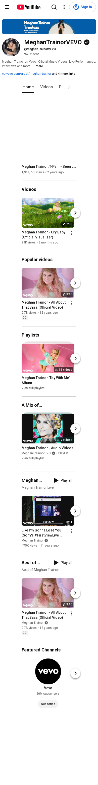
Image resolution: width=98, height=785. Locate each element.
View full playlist (33, 388)
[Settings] (64, 7)
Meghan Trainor (32, 540)
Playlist (63, 453)
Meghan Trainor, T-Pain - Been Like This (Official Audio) (49, 166)
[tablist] (49, 87)
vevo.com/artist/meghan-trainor (28, 73)
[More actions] (72, 233)
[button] (69, 87)
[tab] (28, 87)
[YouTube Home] (28, 7)
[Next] (75, 213)
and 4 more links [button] (63, 73)
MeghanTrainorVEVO (36, 453)
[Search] (54, 7)
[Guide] (7, 7)
